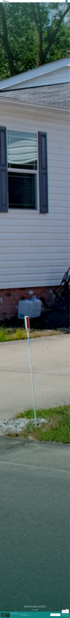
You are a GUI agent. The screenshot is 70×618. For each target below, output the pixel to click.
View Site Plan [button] (63, 614)
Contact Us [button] (56, 615)
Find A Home (53, 1)
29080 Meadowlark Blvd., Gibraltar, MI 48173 (10, 614)
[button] (67, 1)
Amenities (48, 1)
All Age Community (35, 609)
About (43, 1)
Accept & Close (3, 616)
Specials (59, 1)
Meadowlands (35, 606)
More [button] (63, 1)
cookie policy (3, 615)
